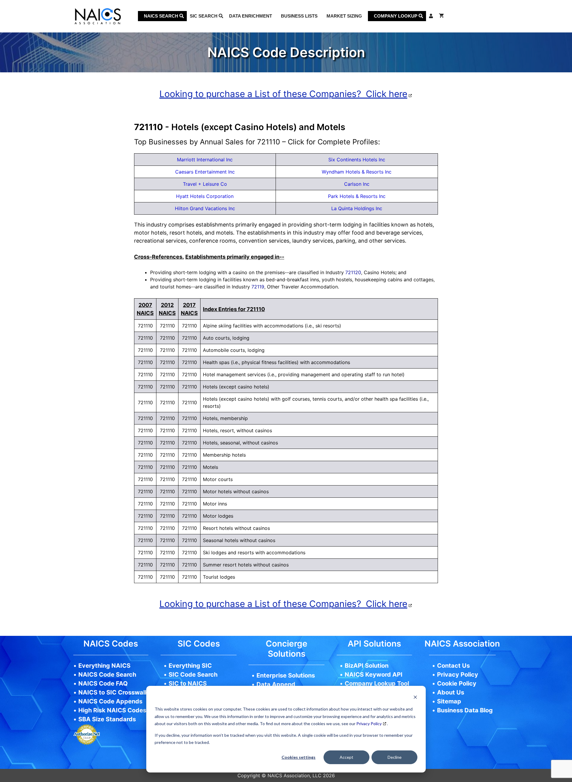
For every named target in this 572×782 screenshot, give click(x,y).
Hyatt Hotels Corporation (205, 196)
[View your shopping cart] (441, 16)
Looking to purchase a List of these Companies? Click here (283, 93)
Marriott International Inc (205, 160)
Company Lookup (396, 15)
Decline (395, 757)
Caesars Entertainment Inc (205, 172)
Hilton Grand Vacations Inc (205, 208)
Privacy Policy (369, 723)
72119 (257, 287)
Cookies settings (298, 757)
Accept (346, 757)
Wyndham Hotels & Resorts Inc (356, 172)
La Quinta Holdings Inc (356, 208)
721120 (353, 272)
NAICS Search (161, 15)
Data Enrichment (250, 15)
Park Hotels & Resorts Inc (357, 196)
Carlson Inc (356, 184)
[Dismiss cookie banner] (415, 698)
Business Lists (299, 15)
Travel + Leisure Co (205, 184)
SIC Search (204, 15)
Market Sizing (344, 15)
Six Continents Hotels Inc (356, 160)
